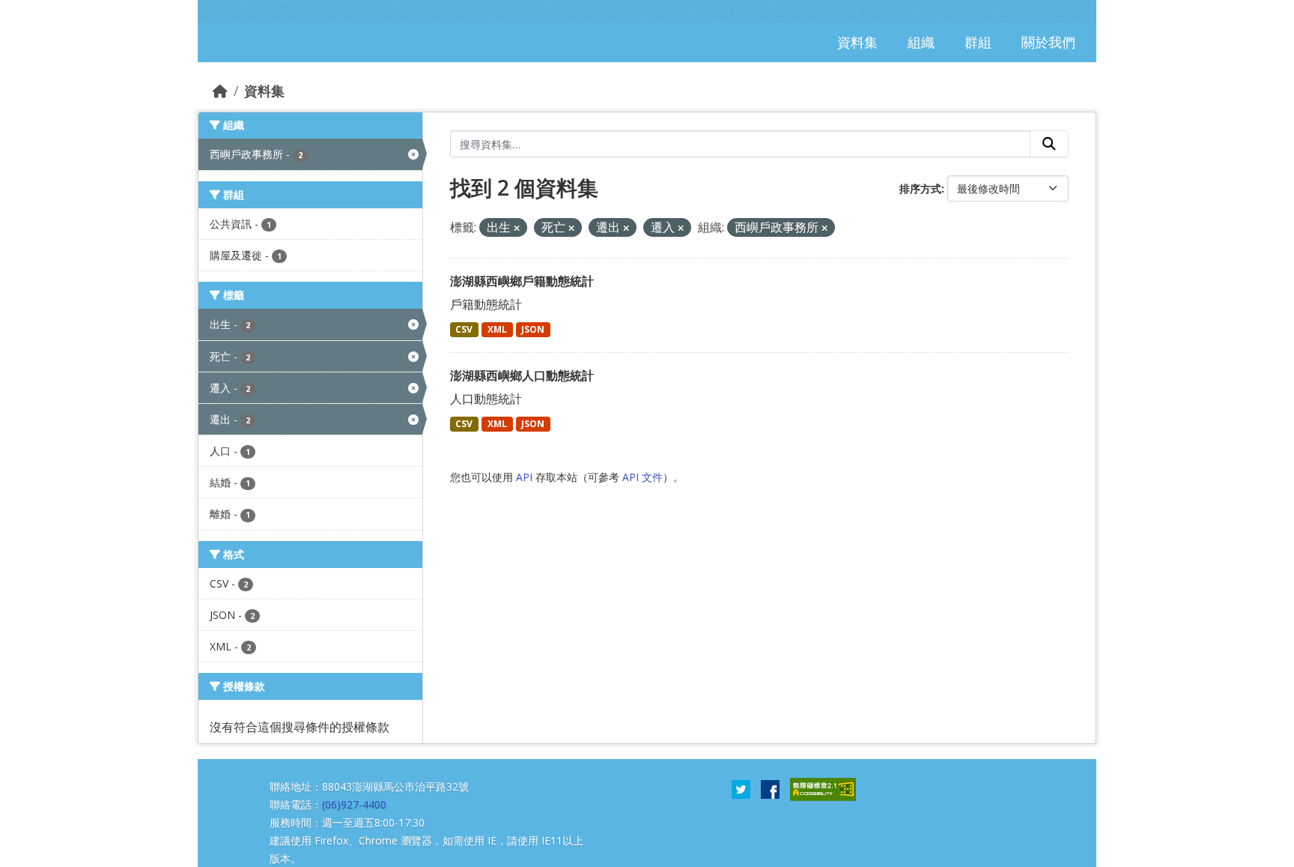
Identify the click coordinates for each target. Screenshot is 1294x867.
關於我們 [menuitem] (1048, 42)
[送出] (1049, 143)
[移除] (517, 228)
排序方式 (920, 188)
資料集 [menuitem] (857, 42)
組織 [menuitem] (921, 42)
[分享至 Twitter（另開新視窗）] (741, 788)
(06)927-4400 (354, 804)
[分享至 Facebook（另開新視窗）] (770, 788)
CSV (464, 329)
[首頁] (220, 91)
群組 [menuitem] (978, 42)
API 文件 (642, 477)
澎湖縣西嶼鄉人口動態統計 (522, 375)
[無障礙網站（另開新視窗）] (823, 788)
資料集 (264, 91)
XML (497, 329)
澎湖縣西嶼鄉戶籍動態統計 (522, 281)
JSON (532, 329)
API (524, 477)
